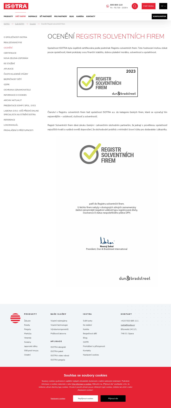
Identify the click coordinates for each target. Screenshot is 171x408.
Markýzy (27, 333)
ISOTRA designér (58, 347)
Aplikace (8, 68)
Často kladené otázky (16, 74)
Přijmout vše (113, 398)
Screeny (27, 342)
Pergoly (27, 329)
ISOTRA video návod (60, 355)
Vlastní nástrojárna (59, 320)
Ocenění (8, 47)
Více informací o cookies (81, 384)
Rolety (27, 325)
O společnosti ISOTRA (15, 37)
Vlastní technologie (59, 325)
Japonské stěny (30, 346)
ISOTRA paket (57, 351)
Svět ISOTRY (20, 16)
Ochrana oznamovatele (17, 89)
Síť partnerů (46, 16)
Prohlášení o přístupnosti (18, 130)
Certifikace (10, 53)
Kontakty (90, 16)
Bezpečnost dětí (13, 79)
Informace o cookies (15, 95)
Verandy (27, 337)
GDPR (6, 84)
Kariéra (80, 16)
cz (162, 6)
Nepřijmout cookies (85, 398)
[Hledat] (135, 6)
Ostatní (27, 354)
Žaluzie (27, 320)
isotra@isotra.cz (128, 325)
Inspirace (32, 16)
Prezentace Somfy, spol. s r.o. (20, 105)
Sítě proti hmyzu (31, 350)
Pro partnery (60, 16)
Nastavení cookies (91, 354)
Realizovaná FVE (13, 42)
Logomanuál (11, 125)
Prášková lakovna (58, 333)
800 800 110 (116, 5)
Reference (9, 119)
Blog (71, 16)
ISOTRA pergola (58, 359)
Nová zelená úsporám (16, 58)
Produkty (8, 16)
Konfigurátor (159, 16)
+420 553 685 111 (130, 320)
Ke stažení (9, 63)
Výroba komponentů (59, 329)
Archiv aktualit (13, 100)
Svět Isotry (87, 320)
